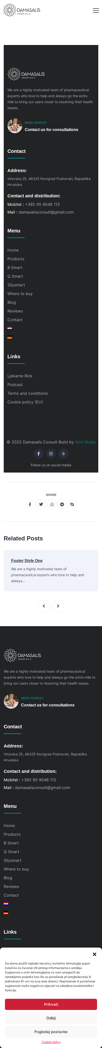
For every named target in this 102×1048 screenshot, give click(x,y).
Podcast (15, 384)
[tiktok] (63, 454)
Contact (15, 319)
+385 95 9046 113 (42, 204)
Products (15, 258)
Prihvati (51, 1004)
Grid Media (85, 441)
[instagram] (51, 454)
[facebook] (39, 454)
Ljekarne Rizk (19, 375)
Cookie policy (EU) (25, 401)
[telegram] (62, 504)
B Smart (15, 267)
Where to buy (20, 293)
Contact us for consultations (51, 130)
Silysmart (16, 284)
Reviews (15, 310)
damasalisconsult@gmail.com (46, 212)
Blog (11, 302)
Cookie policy (51, 1042)
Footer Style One (27, 561)
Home (13, 250)
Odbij (51, 1018)
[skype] (72, 504)
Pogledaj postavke (51, 1031)
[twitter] (41, 504)
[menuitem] (51, 328)
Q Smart (15, 276)
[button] (94, 953)
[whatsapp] (52, 504)
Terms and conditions (27, 393)
